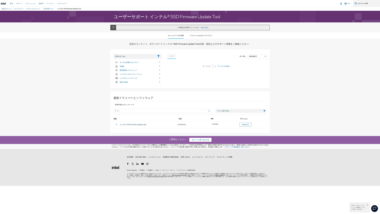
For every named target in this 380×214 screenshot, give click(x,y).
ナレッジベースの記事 (176, 36)
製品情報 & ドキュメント (128, 70)
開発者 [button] (41, 3)
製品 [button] (11, 3)
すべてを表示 (225, 66)
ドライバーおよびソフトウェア (201, 36)
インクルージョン (154, 157)
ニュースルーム (197, 157)
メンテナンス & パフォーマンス (131, 74)
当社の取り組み (140, 157)
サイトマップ (210, 157)
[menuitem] (18, 9)
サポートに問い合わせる (200, 140)
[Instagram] (147, 164)
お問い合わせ (185, 157)
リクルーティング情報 (224, 157)
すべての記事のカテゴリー (129, 62)
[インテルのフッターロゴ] (116, 167)
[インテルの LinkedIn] (137, 164)
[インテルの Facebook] (127, 164)
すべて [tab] (171, 56)
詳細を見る (245, 125)
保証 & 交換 (124, 82)
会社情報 (130, 157)
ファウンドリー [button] (62, 3)
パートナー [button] (50, 3)
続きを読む (205, 28)
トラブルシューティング (128, 78)
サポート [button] (19, 3)
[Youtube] (142, 164)
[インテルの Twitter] (132, 164)
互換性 (122, 66)
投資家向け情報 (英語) (171, 157)
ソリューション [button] (30, 3)
